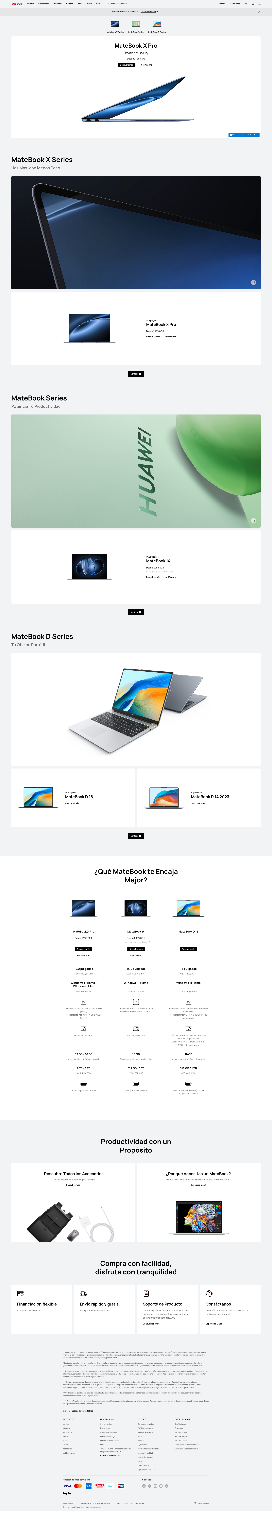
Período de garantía (145, 1432)
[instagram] (155, 1486)
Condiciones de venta (108, 1432)
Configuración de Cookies (134, 1503)
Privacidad (179, 1428)
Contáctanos (180, 1424)
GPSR (140, 1461)
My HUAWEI (142, 1444)
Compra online (106, 1424)
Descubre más (126, 64)
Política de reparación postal (149, 1449)
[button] (246, 4)
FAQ (102, 1444)
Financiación (105, 1428)
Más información (148, 11)
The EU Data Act (144, 1465)
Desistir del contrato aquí (110, 1456)
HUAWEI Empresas (182, 1436)
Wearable (66, 1428)
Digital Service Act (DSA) (147, 1469)
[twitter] (149, 1486)
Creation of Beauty (136, 53)
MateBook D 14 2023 (210, 795)
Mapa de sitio (68, 1503)
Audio (65, 1440)
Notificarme (146, 64)
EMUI (140, 1436)
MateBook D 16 (79, 795)
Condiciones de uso (84, 1503)
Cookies (117, 1503)
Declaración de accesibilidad (186, 1449)
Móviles (66, 1424)
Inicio (65, 1410)
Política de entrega (107, 1436)
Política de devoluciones (109, 1440)
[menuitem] (80, 1424)
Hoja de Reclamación (146, 1457)
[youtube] (161, 1486)
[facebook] (144, 1486)
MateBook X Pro (136, 45)
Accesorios (67, 1449)
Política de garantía (145, 1428)
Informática (67, 1432)
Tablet (65, 1436)
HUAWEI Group (181, 1432)
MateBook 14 (158, 559)
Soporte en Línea (214, 1324)
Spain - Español (203, 1503)
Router (65, 1444)
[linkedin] (166, 1486)
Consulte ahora (150, 1324)
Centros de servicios (146, 1424)
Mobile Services (69, 1453)
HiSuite (141, 1440)
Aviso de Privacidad (145, 1453)
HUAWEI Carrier (181, 1440)
